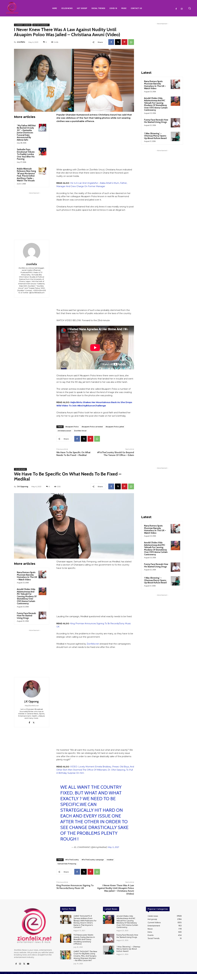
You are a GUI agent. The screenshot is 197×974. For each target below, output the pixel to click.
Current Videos (22, 25)
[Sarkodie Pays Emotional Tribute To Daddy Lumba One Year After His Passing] (42, 151)
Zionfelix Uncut (80, 431)
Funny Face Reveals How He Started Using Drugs (156, 121)
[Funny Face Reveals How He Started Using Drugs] (175, 122)
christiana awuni (64, 431)
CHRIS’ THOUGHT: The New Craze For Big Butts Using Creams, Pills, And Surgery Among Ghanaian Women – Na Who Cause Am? (85, 952)
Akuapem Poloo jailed (115, 427)
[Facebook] (176, 9)
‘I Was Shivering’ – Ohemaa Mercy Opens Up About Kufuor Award (155, 136)
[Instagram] (182, 9)
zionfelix (21, 42)
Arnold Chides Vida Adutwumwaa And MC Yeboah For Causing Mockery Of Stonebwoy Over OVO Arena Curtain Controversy (156, 104)
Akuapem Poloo (72, 427)
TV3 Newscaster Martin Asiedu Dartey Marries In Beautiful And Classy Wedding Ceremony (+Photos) (84, 935)
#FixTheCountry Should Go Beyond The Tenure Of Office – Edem (115, 453)
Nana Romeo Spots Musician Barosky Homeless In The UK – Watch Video (155, 85)
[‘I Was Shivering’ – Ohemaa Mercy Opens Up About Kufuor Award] (175, 136)
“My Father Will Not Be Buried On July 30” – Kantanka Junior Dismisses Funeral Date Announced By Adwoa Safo (26, 132)
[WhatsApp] (131, 42)
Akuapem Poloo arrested (92, 427)
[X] (118, 42)
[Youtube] (28, 960)
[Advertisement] (34, 213)
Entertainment (40, 25)
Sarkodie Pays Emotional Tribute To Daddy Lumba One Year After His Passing (26, 154)
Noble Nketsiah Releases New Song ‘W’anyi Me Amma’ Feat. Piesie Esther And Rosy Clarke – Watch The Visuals (26, 174)
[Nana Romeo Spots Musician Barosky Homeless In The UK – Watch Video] (175, 84)
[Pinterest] (124, 42)
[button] (189, 8)
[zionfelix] (31, 251)
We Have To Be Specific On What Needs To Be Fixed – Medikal (73, 453)
